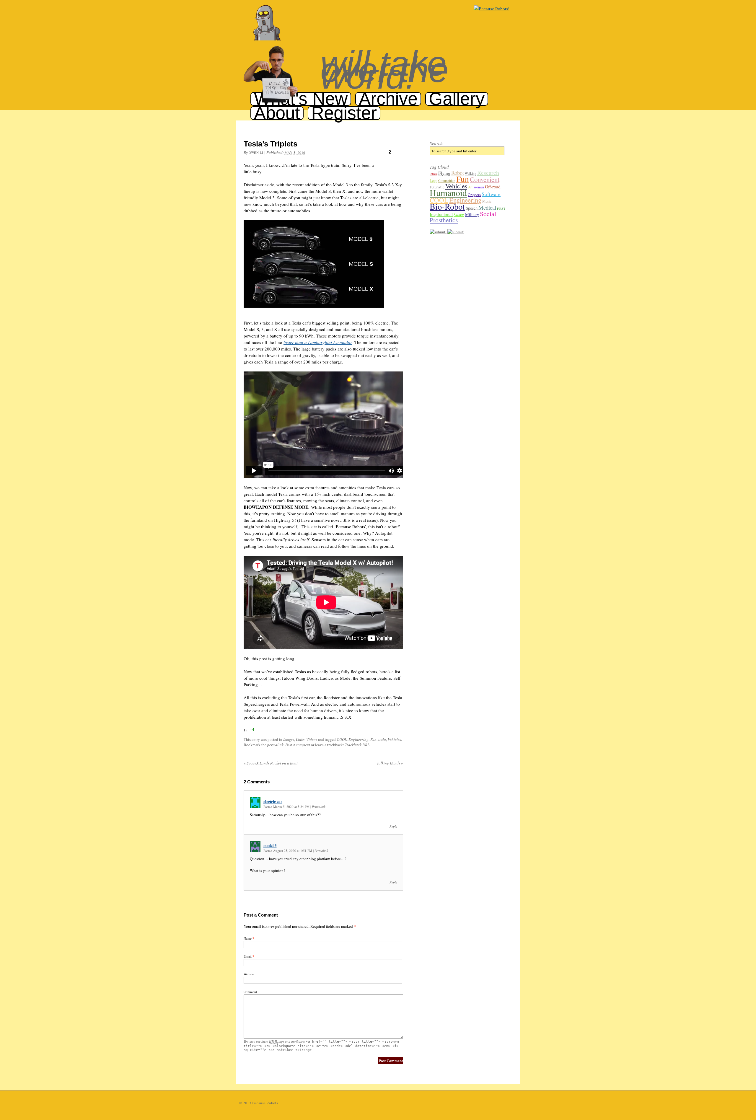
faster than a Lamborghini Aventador (318, 342)
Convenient (484, 179)
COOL (342, 739)
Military (472, 214)
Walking (470, 173)
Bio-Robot (447, 206)
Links (300, 739)
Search (436, 143)
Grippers (474, 194)
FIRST (501, 208)
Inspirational (441, 214)
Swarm (459, 214)
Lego (433, 180)
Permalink (318, 806)
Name (248, 938)
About (277, 113)
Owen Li (256, 152)
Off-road (493, 186)
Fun (373, 739)
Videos (311, 739)
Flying (444, 173)
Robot (457, 172)
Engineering (358, 739)
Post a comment (297, 744)
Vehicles (394, 739)
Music (487, 201)
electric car (272, 801)
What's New (301, 99)
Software (491, 194)
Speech (472, 208)
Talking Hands (390, 763)
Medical (487, 207)
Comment (250, 991)
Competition (446, 180)
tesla (382, 739)
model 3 (270, 845)
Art (470, 187)
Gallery (457, 99)
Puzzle (433, 174)
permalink (275, 744)
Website (249, 974)
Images (288, 739)
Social (488, 213)
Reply (393, 826)
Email (248, 956)
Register (344, 113)
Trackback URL (357, 744)
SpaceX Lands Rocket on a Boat (271, 763)
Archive (388, 99)
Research (488, 173)
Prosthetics (444, 220)
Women (478, 187)
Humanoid (448, 192)
